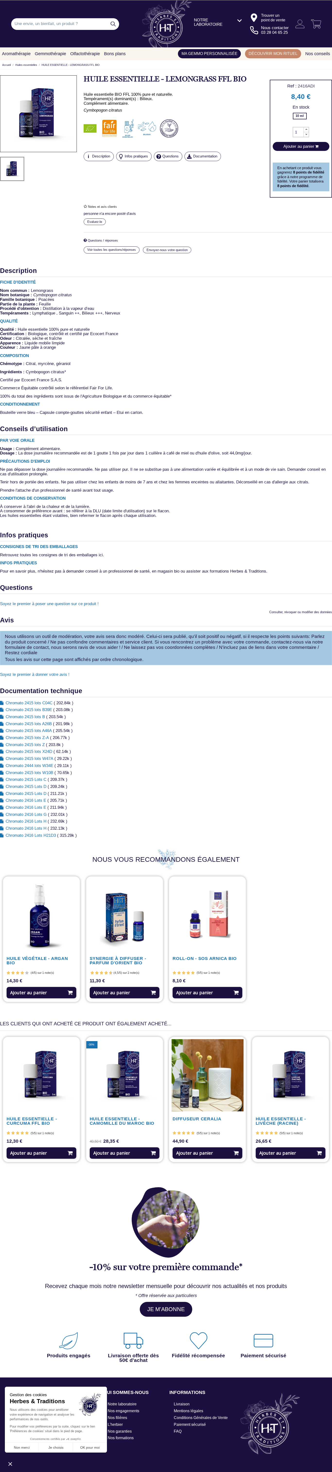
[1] (8, 973)
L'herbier (115, 1424)
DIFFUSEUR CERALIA (197, 1119)
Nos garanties (120, 1431)
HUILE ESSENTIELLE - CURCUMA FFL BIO (32, 1121)
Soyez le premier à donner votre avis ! (35, 674)
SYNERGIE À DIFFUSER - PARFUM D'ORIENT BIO (118, 961)
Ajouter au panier (28, 992)
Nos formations (121, 1438)
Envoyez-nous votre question (167, 250)
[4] (22, 973)
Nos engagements (123, 1411)
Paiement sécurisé (190, 1424)
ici (101, 555)
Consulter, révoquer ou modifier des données (300, 612)
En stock (301, 107)
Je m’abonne (166, 1309)
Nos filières (117, 1417)
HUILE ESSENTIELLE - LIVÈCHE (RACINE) (281, 1121)
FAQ (178, 1431)
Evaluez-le (94, 222)
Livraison (182, 1404)
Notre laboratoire (122, 1404)
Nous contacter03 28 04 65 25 (275, 30)
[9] (108, 973)
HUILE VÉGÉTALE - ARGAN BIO (37, 961)
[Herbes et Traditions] (166, 23)
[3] (17, 973)
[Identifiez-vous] (298, 24)
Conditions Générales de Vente (201, 1417)
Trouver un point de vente (273, 17)
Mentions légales (188, 1411)
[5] (27, 973)
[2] (13, 973)
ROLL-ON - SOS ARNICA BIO (205, 959)
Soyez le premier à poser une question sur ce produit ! (49, 603)
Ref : (292, 86)
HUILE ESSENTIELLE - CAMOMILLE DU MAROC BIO (122, 1121)
